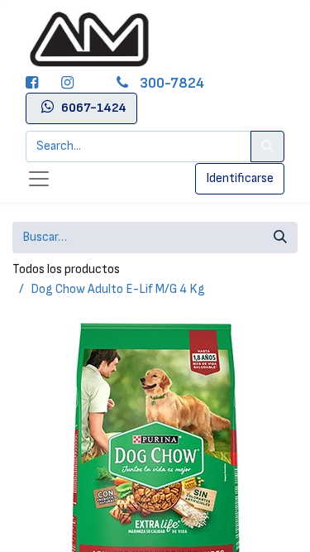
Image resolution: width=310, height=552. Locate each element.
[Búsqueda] (280, 237)
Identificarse (240, 178)
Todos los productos (66, 269)
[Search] (267, 146)
